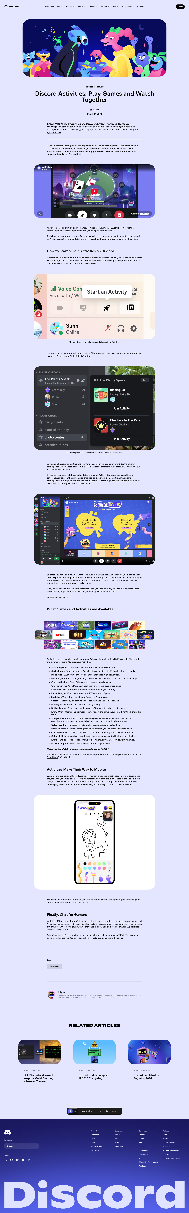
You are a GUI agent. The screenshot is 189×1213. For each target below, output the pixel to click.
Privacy (165, 1138)
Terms (165, 1135)
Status (93, 1142)
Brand (117, 1142)
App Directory (96, 1146)
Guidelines (167, 1146)
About (117, 1135)
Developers (143, 1154)
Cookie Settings (169, 1142)
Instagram (111, 935)
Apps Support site (130, 927)
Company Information (171, 1158)
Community (143, 1150)
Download (49, 7)
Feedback (142, 1166)
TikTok (121, 935)
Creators (142, 1146)
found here (52, 757)
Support (142, 1135)
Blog (140, 1142)
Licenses (166, 1154)
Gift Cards (95, 1150)
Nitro (60, 7)
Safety (141, 1138)
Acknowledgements (171, 1150)
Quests (141, 1158)
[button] (69, 6)
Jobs (116, 1138)
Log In (180, 6)
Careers (141, 7)
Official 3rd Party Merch (148, 1162)
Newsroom (119, 1146)
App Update (55, 966)
